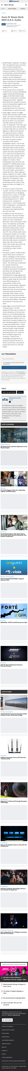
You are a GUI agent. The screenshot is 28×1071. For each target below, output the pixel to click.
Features (20, 392)
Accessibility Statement (8, 1040)
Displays (23, 8)
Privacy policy (5, 1033)
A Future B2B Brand (7, 1057)
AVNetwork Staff (12, 23)
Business (4, 13)
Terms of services (20, 372)
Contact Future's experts (8, 1030)
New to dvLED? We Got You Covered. (12, 1004)
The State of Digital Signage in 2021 (13, 992)
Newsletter (23, 30)
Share (5, 30)
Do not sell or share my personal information (13, 1061)
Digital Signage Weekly (8, 392)
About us (4, 1047)
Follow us (15, 30)
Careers (4, 1054)
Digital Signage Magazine (13, 25)
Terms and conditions (7, 1026)
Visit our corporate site (14, 1015)
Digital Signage (12, 8)
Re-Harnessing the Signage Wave (14, 998)
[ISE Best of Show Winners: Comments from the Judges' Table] (14, 974)
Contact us (4, 1050)
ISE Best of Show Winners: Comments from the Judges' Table (14, 978)
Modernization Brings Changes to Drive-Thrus (14, 985)
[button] (2, 5)
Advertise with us (6, 1043)
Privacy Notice (22, 373)
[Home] (14, 1)
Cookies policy (5, 1036)
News (3, 24)
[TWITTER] (10, 402)
